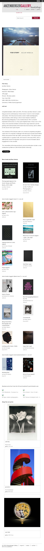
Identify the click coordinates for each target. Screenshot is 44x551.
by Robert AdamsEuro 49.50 (27, 319)
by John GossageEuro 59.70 (9, 347)
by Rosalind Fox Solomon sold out (8, 296)
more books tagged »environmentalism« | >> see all (17, 355)
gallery (38, 9)
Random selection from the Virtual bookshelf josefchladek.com (20, 386)
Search (36, 18)
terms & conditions (7, 546)
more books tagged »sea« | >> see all (12, 199)
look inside (6, 79)
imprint (22, 545)
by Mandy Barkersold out (28, 376)
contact (33, 9)
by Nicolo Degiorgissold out (29, 221)
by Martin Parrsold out (6, 269)
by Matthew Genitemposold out (28, 347)
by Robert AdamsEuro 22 (7, 325)
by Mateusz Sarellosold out (27, 265)
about (27, 9)
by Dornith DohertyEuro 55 (6, 374)
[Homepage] (22, 7)
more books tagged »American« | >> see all (14, 276)
